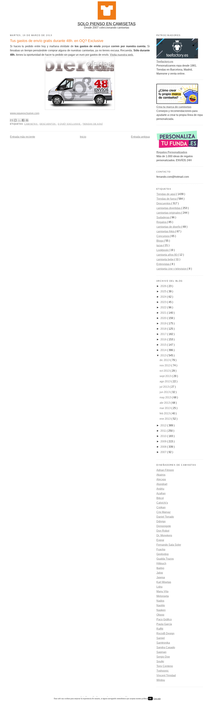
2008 (163, 446)
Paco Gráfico (164, 619)
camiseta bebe (165, 259)
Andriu (160, 488)
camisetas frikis (165, 231)
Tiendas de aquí (93, 124)
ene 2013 (165, 418)
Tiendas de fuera (166, 198)
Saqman (161, 652)
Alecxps (161, 479)
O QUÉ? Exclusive (69, 124)
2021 (163, 312)
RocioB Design (165, 633)
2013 (163, 355)
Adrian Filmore (165, 470)
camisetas (31, 124)
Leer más (157, 699)
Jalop (159, 572)
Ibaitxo (160, 568)
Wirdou (160, 680)
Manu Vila (162, 591)
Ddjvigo (161, 521)
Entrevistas (163, 264)
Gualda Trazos (165, 558)
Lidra (159, 586)
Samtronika (163, 642)
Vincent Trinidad (166, 675)
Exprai (160, 540)
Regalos (161, 222)
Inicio (83, 136)
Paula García (164, 624)
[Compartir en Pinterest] (27, 120)
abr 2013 (165, 402)
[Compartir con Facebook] (23, 120)
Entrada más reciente (22, 136)
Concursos (163, 236)
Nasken (161, 610)
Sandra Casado (165, 647)
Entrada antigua (140, 136)
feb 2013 (165, 413)
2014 (163, 350)
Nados (160, 600)
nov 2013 (165, 365)
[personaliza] (177, 148)
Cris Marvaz (163, 512)
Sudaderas (163, 217)
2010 (163, 436)
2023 (163, 302)
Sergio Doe (163, 656)
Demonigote (163, 526)
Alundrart (161, 484)
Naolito (160, 605)
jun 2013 (165, 392)
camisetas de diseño (168, 226)
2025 (163, 291)
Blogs (160, 240)
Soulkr (160, 661)
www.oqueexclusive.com (24, 113)
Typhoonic (162, 670)
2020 (163, 318)
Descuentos (48, 124)
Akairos (160, 474)
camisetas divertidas (168, 208)
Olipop (160, 614)
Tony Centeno (164, 666)
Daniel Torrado (165, 516)
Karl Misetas (163, 582)
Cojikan (161, 507)
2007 (163, 452)
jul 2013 (165, 386)
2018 (163, 328)
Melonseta (162, 596)
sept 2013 (166, 376)
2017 (163, 334)
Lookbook (162, 250)
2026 (163, 286)
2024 (163, 296)
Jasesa (160, 577)
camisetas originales (168, 212)
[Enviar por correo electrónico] (11, 120)
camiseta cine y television (171, 268)
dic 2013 (165, 360)
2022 (163, 307)
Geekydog (162, 554)
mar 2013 (165, 408)
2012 (163, 425)
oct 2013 (165, 370)
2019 (163, 323)
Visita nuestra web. (122, 54)
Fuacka (160, 549)
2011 (163, 430)
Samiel (160, 638)
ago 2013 (165, 381)
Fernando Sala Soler (168, 544)
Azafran (161, 493)
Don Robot (162, 530)
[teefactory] (177, 57)
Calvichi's (162, 502)
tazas (159, 245)
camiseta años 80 (167, 254)
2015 (163, 344)
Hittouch (161, 563)
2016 (163, 339)
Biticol (160, 498)
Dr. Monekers (164, 535)
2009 (163, 441)
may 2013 (166, 397)
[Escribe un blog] (15, 120)
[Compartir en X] (19, 120)
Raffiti (159, 628)
